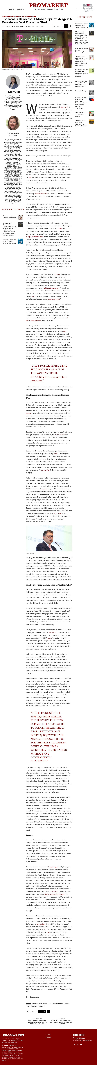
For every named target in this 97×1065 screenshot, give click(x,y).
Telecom (41, 1006)
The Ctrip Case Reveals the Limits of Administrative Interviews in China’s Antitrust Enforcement (81, 61)
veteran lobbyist (61, 435)
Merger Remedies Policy (34, 237)
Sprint (28, 1006)
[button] (76, 9)
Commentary (31, 16)
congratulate (44, 470)
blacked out (53, 632)
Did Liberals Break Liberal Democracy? (9, 217)
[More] (70, 26)
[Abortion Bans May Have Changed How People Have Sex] (91, 121)
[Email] (48, 1011)
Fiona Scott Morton (26, 26)
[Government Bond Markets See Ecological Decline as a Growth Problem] (91, 71)
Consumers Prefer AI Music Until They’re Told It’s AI (9, 241)
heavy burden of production (55, 894)
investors (43, 193)
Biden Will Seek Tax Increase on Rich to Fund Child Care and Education (61, 1022)
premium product (53, 299)
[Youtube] (81, 1044)
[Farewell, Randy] (91, 92)
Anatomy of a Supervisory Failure (79, 114)
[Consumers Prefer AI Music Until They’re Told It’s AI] (20, 241)
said (32, 296)
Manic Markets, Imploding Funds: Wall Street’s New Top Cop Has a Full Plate (37, 1022)
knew (60, 228)
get (30, 177)
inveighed (45, 489)
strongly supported (54, 867)
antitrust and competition (39, 1003)
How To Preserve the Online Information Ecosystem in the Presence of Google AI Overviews (81, 103)
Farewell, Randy (80, 91)
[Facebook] (66, 26)
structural (57, 513)
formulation (40, 924)
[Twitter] (44, 1011)
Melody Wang (9, 26)
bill (49, 932)
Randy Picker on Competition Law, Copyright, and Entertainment (81, 83)
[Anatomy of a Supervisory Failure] (91, 113)
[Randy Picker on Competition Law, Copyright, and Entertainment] (91, 82)
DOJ (50, 1003)
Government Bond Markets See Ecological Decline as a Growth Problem (81, 73)
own (64, 331)
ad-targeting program (51, 288)
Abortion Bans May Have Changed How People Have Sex (81, 123)
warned (37, 193)
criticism (57, 274)
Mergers (66, 1003)
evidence (29, 413)
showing (54, 891)
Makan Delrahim (58, 1003)
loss (49, 638)
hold (55, 453)
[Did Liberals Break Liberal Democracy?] (20, 217)
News (24, 16)
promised (64, 107)
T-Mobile (34, 1006)
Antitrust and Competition (11, 16)
